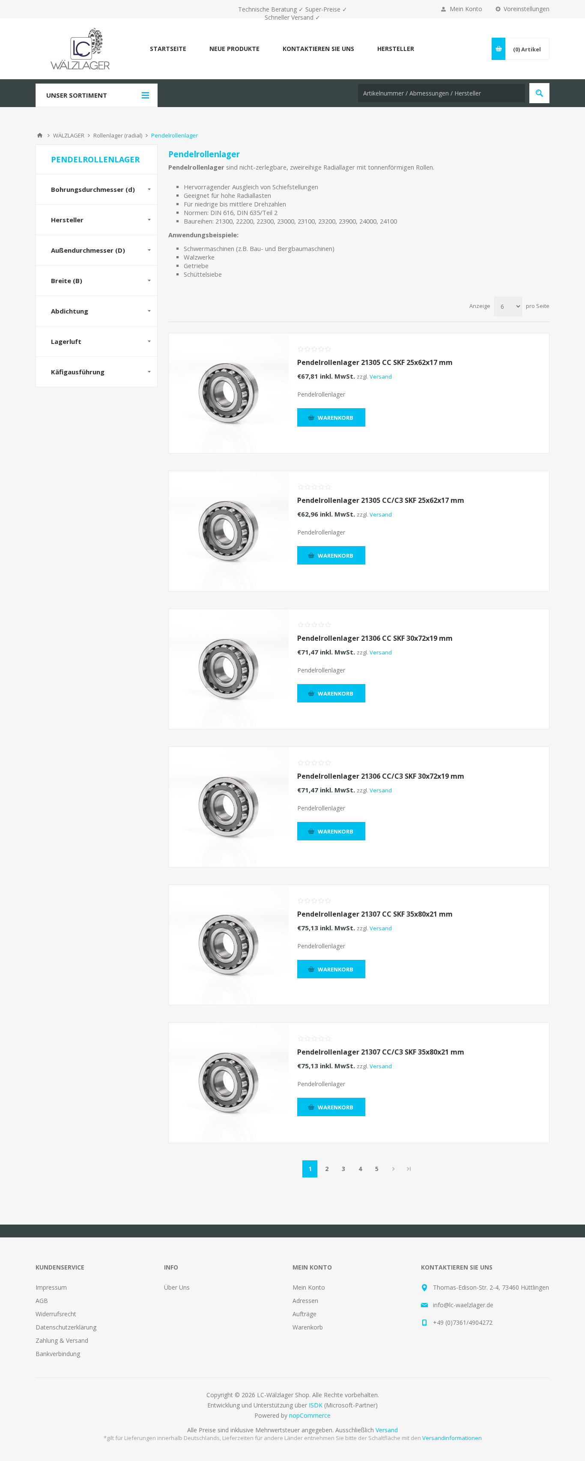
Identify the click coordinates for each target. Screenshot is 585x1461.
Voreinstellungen (526, 9)
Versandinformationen (452, 1438)
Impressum (51, 1287)
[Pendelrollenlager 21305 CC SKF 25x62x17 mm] (229, 393)
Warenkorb (307, 1327)
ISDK (315, 1405)
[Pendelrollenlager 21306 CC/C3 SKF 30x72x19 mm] (229, 807)
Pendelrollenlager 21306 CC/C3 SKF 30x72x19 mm (380, 776)
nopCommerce (310, 1415)
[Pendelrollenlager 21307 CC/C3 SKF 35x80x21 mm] (229, 1083)
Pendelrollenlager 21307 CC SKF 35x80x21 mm (375, 914)
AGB (42, 1301)
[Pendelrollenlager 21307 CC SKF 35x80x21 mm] (229, 945)
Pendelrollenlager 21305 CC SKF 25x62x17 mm (375, 362)
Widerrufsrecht (56, 1314)
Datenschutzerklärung (66, 1327)
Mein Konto (466, 9)
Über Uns (177, 1287)
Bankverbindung (58, 1354)
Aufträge (304, 1314)
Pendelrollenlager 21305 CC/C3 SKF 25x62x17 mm (380, 500)
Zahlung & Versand (62, 1340)
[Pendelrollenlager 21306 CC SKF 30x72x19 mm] (229, 669)
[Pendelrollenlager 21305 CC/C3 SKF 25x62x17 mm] (229, 531)
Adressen (305, 1301)
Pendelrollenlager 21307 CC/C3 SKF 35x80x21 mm (380, 1052)
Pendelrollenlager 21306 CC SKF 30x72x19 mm (375, 638)
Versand (381, 376)
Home (40, 135)
